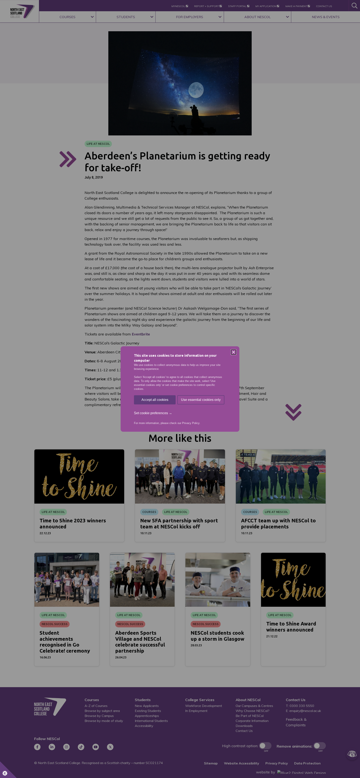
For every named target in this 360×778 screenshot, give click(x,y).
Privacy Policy (190, 423)
